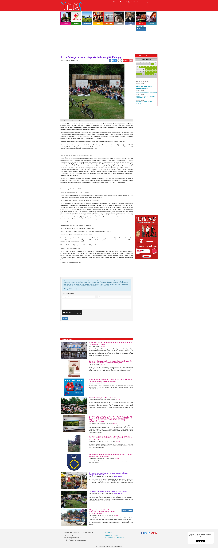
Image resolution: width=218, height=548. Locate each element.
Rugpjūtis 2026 (146, 59)
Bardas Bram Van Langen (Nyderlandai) (146, 92)
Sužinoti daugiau (198, 536)
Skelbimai (108, 534)
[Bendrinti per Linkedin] (115, 60)
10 (137, 69)
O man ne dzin (118, 476)
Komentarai (127, 510)
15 (152, 69)
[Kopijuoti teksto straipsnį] (121, 60)
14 (149, 69)
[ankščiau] (137, 59)
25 (140, 74)
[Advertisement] (109, 43)
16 (155, 69)
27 (146, 74)
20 (146, 71)
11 (140, 69)
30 (155, 74)
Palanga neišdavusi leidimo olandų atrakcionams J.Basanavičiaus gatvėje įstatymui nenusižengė (102, 511)
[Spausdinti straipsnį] (118, 60)
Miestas (103, 346)
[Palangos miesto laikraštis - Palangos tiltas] (71, 5)
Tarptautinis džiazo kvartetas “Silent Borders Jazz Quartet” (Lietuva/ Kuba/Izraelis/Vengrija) (145, 86)
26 (143, 74)
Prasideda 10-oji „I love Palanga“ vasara (102, 398)
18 (140, 71)
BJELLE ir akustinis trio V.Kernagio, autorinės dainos (145, 96)
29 (152, 74)
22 (152, 71)
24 (137, 74)
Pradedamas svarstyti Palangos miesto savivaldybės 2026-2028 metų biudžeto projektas (110, 343)
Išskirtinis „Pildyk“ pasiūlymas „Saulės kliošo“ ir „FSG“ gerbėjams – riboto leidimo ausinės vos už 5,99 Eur (111, 380)
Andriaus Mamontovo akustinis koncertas (144, 102)
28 (149, 74)
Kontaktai (124, 2)
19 (143, 71)
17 (137, 71)
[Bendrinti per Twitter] (113, 60)
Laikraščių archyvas (135, 2)
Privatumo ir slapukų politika (114, 537)
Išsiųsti (65, 318)
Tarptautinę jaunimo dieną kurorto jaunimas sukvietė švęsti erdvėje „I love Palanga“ (108, 474)
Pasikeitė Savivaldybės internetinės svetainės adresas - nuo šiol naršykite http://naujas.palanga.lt (110, 455)
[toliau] (156, 59)
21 (149, 71)
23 (155, 71)
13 (146, 69)
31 (137, 76)
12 (143, 69)
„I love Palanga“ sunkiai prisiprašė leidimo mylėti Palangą (108, 491)
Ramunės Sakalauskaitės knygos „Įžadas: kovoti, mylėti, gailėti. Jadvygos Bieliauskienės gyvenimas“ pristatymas (110, 362)
